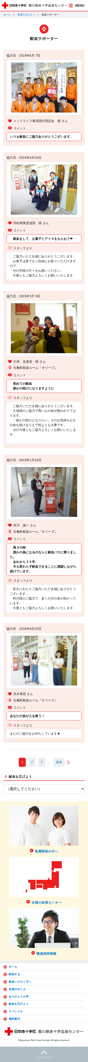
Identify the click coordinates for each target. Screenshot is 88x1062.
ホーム (7, 14)
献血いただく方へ (20, 981)
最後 (59, 762)
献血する (14, 974)
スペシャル (16, 1011)
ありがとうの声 (19, 996)
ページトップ (44, 1057)
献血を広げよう (26, 14)
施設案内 (14, 1018)
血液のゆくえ (17, 989)
